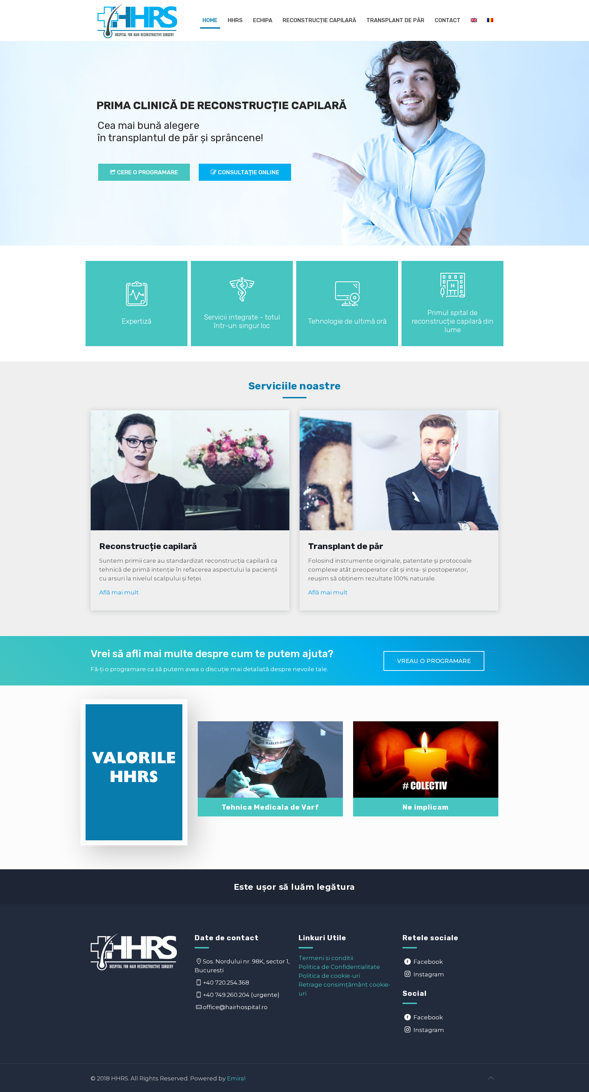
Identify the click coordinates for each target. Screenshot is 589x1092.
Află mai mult (119, 592)
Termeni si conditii (326, 958)
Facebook (427, 961)
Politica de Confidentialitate (339, 966)
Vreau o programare (434, 661)
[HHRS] (137, 20)
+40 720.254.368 (227, 982)
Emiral (236, 1078)
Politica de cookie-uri (329, 975)
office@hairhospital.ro (235, 1007)
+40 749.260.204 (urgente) (242, 994)
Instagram (428, 974)
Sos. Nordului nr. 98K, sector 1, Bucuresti (242, 966)
